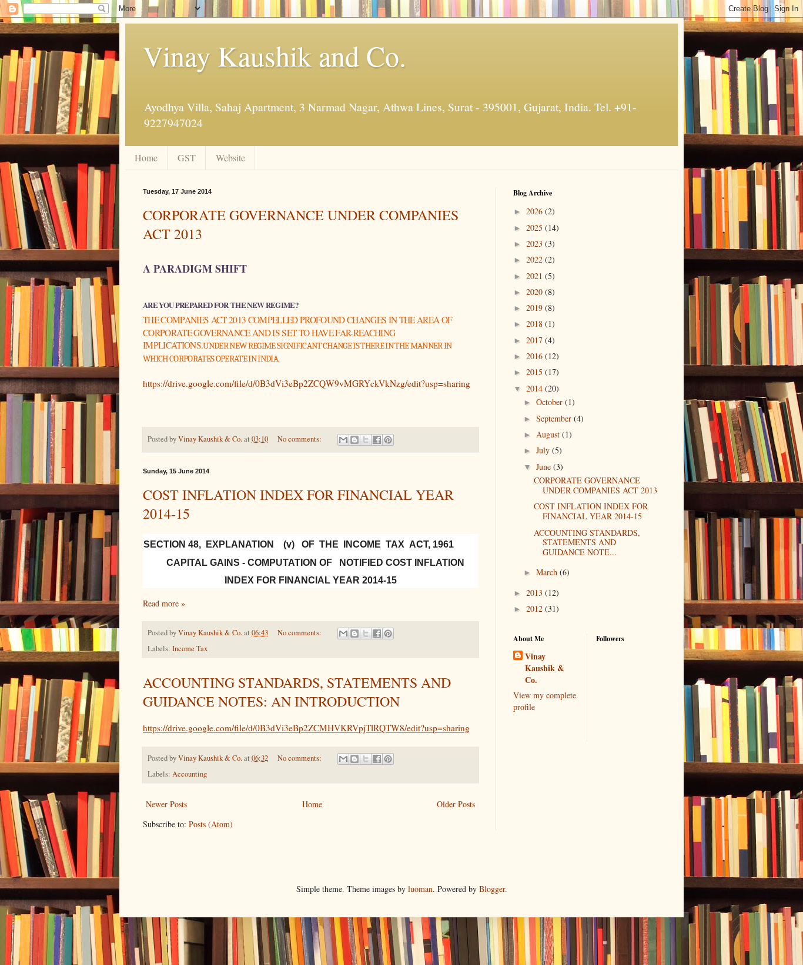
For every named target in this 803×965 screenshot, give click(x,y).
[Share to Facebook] (377, 440)
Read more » (164, 603)
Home (146, 157)
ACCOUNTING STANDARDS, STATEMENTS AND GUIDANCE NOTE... (587, 542)
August (549, 434)
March (548, 572)
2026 (535, 211)
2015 (535, 371)
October (550, 401)
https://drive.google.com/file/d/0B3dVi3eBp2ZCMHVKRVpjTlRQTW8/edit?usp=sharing (306, 728)
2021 (535, 275)
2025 (535, 227)
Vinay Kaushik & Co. (544, 668)
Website (230, 157)
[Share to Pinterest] (388, 440)
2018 (535, 323)
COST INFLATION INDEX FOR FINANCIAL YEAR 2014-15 (591, 511)
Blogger (492, 888)
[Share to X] (366, 440)
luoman (420, 888)
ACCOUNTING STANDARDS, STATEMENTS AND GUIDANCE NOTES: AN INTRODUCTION (297, 692)
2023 (535, 243)
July (544, 450)
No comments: (300, 439)
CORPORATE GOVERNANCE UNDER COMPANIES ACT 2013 (595, 485)
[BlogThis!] (354, 440)
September (555, 418)
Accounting (189, 774)
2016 (535, 356)
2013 (535, 592)
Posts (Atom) (211, 824)
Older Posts (456, 804)
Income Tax (190, 649)
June (544, 466)
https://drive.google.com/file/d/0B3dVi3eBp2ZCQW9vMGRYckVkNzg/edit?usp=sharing (306, 383)
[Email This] (343, 440)
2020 (535, 291)
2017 (535, 340)
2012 (535, 608)
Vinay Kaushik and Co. (274, 55)
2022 (535, 259)
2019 (535, 307)
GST (187, 157)
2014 (535, 388)
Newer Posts (166, 804)
